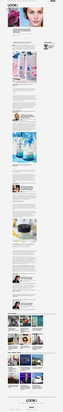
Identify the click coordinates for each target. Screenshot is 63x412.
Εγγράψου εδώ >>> (15, 296)
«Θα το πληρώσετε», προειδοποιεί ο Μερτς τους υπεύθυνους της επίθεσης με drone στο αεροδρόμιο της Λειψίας (25, 387)
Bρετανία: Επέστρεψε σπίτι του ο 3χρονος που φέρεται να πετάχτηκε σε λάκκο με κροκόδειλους (25, 369)
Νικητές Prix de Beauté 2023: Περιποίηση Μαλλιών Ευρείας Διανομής (28, 116)
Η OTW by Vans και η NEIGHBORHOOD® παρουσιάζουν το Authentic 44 (51, 46)
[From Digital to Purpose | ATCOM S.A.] (52, 409)
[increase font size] (6, 10)
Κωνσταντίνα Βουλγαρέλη (11, 345)
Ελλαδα (9, 383)
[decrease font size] (6, 8)
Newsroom (33, 345)
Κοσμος (21, 383)
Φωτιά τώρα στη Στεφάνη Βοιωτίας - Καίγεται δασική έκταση (13, 386)
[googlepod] (34, 409)
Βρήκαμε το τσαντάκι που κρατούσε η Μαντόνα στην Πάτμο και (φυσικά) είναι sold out (13, 348)
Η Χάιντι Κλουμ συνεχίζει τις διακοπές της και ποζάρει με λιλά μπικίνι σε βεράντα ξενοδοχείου (37, 348)
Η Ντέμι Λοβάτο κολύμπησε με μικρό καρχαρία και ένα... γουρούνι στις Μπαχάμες (37, 329)
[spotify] (32, 409)
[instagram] (28, 409)
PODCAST (20, 409)
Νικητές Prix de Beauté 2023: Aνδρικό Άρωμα (27, 278)
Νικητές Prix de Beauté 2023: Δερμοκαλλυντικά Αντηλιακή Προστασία (27, 188)
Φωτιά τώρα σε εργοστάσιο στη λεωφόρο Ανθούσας (37, 368)
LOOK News (9, 26)
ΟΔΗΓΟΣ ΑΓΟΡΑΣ (12, 409)
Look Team (16, 35)
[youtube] (31, 409)
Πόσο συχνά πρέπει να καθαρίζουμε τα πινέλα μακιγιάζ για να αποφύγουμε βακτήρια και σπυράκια (25, 330)
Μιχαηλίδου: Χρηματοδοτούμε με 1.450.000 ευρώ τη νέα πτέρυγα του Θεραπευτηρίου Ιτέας (12, 369)
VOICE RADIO (16, 409)
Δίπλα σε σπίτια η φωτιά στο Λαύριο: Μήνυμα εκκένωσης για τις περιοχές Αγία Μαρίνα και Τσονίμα (37, 387)
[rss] (36, 409)
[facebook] (26, 409)
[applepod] (33, 409)
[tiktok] (29, 409)
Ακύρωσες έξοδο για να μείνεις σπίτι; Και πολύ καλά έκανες (25, 347)
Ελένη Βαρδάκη (22, 345)
